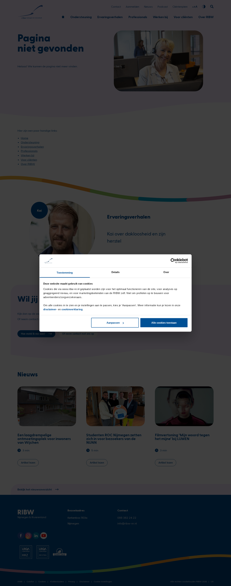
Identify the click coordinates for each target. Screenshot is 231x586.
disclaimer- (50, 309)
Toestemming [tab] (65, 272)
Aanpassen (113, 322)
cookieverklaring (72, 309)
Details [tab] (115, 272)
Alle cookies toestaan (164, 322)
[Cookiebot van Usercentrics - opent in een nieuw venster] (173, 260)
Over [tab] (166, 272)
